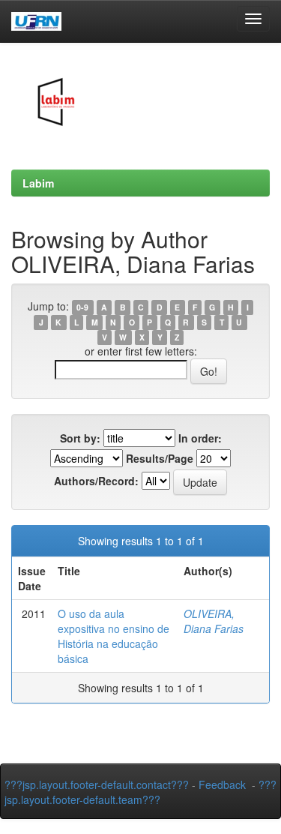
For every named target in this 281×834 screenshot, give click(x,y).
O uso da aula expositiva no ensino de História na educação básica (113, 636)
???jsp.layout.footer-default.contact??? (96, 784)
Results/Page (159, 458)
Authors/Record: (96, 480)
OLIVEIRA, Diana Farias (214, 621)
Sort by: (80, 438)
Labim (38, 183)
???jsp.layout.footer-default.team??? (140, 792)
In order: (200, 438)
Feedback (222, 784)
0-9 (82, 307)
